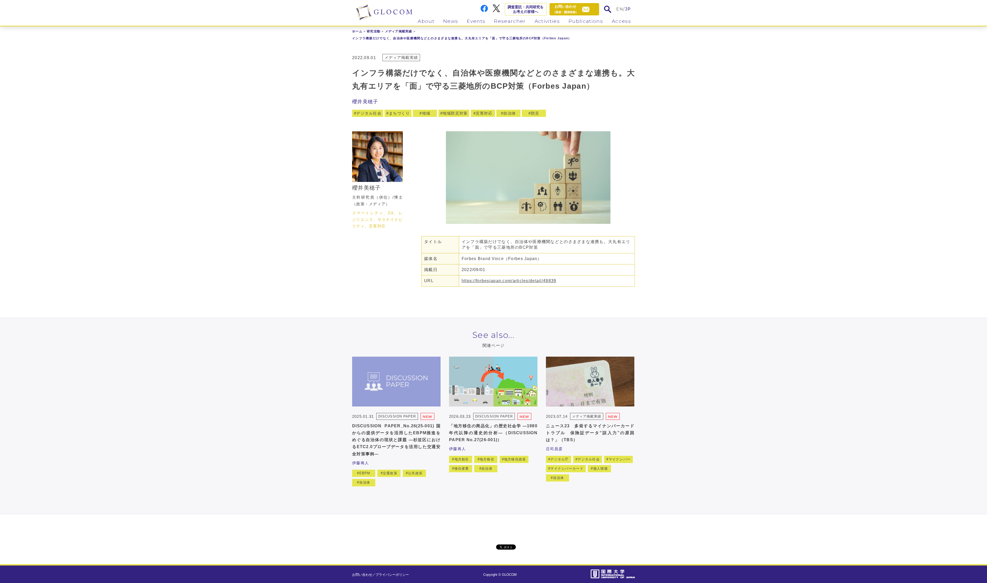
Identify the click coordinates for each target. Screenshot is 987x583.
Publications (586, 21)
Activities (547, 21)
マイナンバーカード (566, 468)
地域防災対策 (455, 113)
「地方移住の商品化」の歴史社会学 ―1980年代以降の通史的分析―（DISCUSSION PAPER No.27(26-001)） (493, 433)
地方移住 (487, 459)
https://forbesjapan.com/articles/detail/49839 (509, 281)
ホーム (357, 31)
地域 (426, 113)
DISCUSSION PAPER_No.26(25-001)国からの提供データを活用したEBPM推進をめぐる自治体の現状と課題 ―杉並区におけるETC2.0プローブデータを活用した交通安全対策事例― (396, 440)
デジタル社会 (368, 113)
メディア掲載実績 (398, 31)
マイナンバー (620, 459)
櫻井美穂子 (365, 101)
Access (621, 21)
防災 (535, 113)
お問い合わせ (362, 575)
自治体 (509, 113)
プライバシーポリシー (392, 575)
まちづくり (399, 113)
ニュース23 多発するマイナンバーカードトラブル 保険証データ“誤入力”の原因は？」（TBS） (590, 433)
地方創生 (461, 459)
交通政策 (390, 473)
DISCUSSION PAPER (397, 416)
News (450, 21)
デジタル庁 (559, 459)
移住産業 (461, 468)
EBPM (364, 473)
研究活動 (373, 31)
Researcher (510, 21)
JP (628, 9)
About (426, 21)
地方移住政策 (515, 459)
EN (619, 9)
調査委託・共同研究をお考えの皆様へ (526, 9)
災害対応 (484, 113)
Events (476, 21)
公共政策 (415, 473)
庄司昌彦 (554, 449)
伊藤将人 (360, 463)
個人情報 (600, 468)
